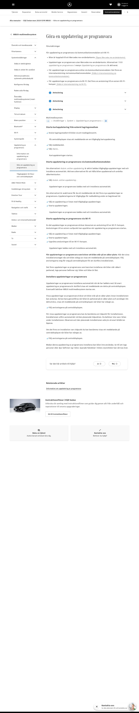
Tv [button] (12, 238)
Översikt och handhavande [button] (22, 45)
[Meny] (13, 5)
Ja (98, 364)
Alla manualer (15, 20)
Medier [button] (14, 226)
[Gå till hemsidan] (69, 4)
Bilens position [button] (20, 120)
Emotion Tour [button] (17, 195)
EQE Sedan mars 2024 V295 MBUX (37, 20)
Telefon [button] (14, 214)
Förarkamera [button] (16, 51)
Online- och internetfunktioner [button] (24, 220)
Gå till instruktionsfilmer (58, 414)
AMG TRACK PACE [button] (19, 183)
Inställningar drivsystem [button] (21, 189)
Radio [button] (14, 232)
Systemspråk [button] (19, 139)
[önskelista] (110, 4)
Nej (113, 364)
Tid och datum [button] (19, 114)
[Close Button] (122, 706)
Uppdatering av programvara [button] (20, 146)
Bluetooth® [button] (18, 126)
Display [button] (17, 108)
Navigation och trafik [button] (20, 207)
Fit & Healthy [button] (17, 201)
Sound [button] (14, 244)
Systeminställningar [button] (19, 57)
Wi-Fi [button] (16, 133)
